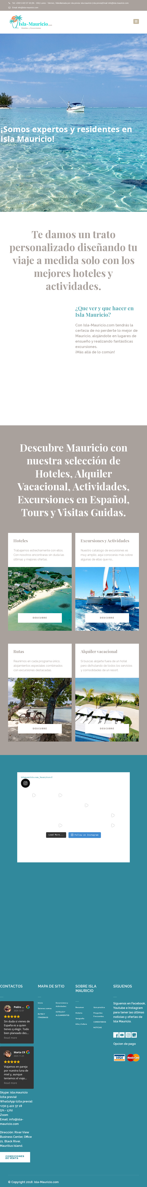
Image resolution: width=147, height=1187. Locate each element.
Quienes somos (45, 1008)
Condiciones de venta (14, 1157)
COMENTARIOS (99, 1022)
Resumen (79, 1007)
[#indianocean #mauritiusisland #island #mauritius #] (113, 805)
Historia (78, 1013)
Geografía (79, 1018)
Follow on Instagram (86, 835)
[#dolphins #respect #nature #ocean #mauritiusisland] (34, 795)
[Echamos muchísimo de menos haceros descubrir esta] (60, 815)
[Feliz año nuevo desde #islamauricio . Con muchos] (113, 825)
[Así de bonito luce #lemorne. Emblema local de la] (87, 825)
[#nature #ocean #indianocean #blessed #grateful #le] (60, 825)
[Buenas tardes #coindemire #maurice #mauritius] (34, 825)
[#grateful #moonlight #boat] (113, 815)
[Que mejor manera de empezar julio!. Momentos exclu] (60, 805)
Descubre (40, 617)
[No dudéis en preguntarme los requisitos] (87, 805)
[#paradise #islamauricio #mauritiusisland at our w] (87, 795)
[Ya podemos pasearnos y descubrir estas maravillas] (34, 815)
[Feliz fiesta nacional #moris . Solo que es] (87, 815)
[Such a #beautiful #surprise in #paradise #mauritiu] (60, 795)
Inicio (40, 1003)
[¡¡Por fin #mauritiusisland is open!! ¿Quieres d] (34, 805)
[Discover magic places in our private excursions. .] (113, 795)
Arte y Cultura (81, 1024)
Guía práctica (99, 1007)
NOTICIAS (97, 1027)
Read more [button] (10, 1037)
